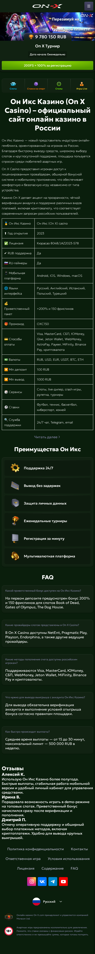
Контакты (79, 849)
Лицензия (25, 868)
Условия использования (69, 858)
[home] (47, 6)
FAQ (74, 868)
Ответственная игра (23, 858)
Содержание (53, 868)
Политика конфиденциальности (35, 849)
